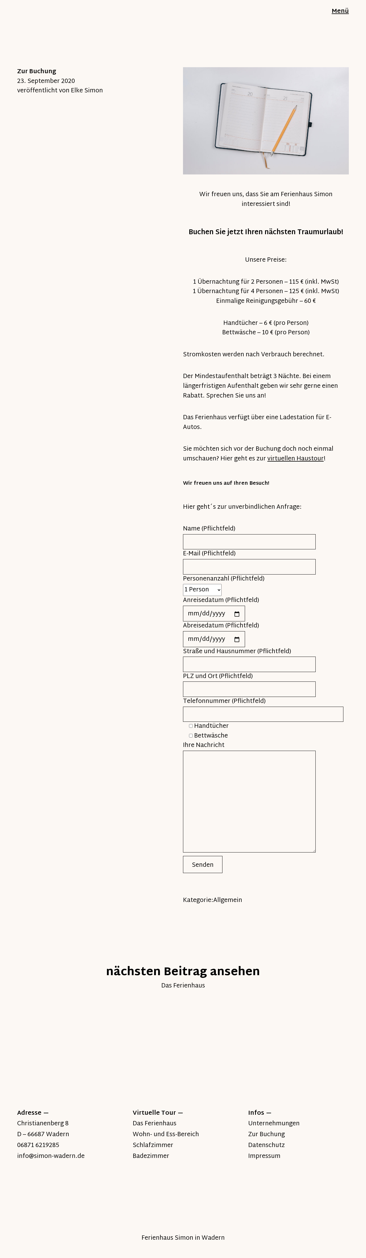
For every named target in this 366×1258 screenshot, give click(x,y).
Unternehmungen (274, 1123)
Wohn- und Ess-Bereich (166, 1134)
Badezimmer (151, 1156)
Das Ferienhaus (154, 1123)
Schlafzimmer (153, 1145)
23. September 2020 (46, 81)
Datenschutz (266, 1145)
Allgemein (227, 900)
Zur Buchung (266, 1134)
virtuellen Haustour (295, 459)
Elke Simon (87, 91)
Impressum (264, 1156)
